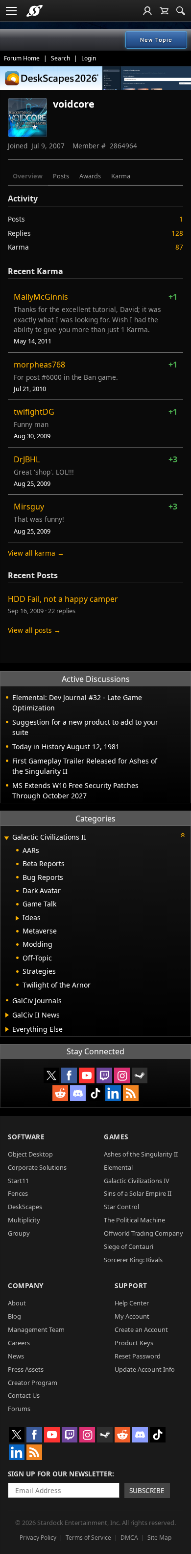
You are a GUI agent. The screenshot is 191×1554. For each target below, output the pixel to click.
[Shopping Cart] (164, 10)
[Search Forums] (180, 10)
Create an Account (141, 1329)
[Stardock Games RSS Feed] (131, 1093)
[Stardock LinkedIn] (113, 1093)
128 (177, 233)
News (16, 1356)
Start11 (18, 1180)
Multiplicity (24, 1219)
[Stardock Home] (34, 11)
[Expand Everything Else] (7, 1029)
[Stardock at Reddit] (60, 1093)
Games (116, 1136)
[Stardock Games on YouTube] (87, 1075)
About (17, 1303)
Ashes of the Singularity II (141, 1154)
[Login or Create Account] (147, 10)
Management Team (36, 1329)
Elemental (118, 1167)
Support (131, 1285)
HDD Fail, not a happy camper (63, 598)
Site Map (159, 1537)
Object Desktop (30, 1154)
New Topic (156, 39)
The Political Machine (134, 1219)
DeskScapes (25, 1206)
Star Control (121, 1206)
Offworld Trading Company (143, 1233)
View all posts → (34, 630)
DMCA (129, 1537)
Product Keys (134, 1342)
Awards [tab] (90, 175)
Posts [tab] (61, 175)
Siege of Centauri (128, 1246)
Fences (18, 1193)
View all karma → (36, 553)
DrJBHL (27, 459)
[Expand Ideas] (17, 918)
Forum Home (22, 58)
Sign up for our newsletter (60, 1473)
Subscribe (147, 1490)
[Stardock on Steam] (139, 1075)
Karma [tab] (120, 175)
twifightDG (34, 411)
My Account (132, 1316)
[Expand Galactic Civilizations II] (6, 838)
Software (26, 1136)
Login (88, 58)
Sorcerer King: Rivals (133, 1259)
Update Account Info (145, 1369)
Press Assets (26, 1369)
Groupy (19, 1233)
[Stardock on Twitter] (51, 1075)
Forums (19, 1408)
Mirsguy (29, 506)
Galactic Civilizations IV (136, 1180)
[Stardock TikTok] (95, 1093)
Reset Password (138, 1356)
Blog (14, 1316)
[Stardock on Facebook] (69, 1075)
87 (179, 247)
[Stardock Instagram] (122, 1075)
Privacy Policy (38, 1537)
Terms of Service (88, 1537)
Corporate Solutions (37, 1167)
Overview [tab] (28, 175)
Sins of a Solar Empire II (137, 1193)
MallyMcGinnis (41, 296)
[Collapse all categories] (183, 835)
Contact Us (24, 1395)
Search (60, 58)
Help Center (132, 1303)
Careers (19, 1342)
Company (26, 1285)
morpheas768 (39, 364)
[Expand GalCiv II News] (7, 1015)
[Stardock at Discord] (78, 1093)
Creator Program (32, 1382)
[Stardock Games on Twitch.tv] (104, 1075)
